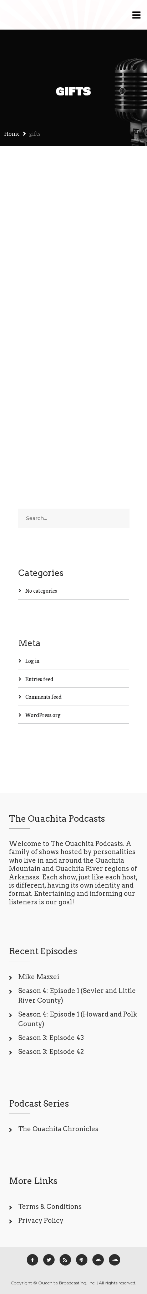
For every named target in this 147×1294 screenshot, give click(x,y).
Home (12, 133)
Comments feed (43, 696)
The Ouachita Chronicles (58, 1129)
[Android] (98, 1260)
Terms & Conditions (50, 1206)
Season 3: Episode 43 (51, 1037)
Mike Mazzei (38, 977)
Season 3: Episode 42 (51, 1051)
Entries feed (39, 678)
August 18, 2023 (35, 283)
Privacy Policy (41, 1220)
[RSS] (65, 1260)
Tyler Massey (78, 283)
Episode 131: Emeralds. (70, 270)
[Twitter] (49, 1260)
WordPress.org (43, 714)
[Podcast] (81, 1260)
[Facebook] (32, 1260)
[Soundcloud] (114, 1260)
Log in (32, 660)
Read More (30, 418)
